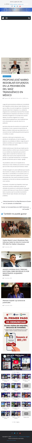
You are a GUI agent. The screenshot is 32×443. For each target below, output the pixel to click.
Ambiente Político (7, 76)
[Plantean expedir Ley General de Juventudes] (16, 284)
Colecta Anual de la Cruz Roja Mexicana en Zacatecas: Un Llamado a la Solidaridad (17, 202)
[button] (18, 372)
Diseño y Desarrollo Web (11, 440)
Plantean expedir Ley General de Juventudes (14, 301)
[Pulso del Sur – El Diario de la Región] (16, 9)
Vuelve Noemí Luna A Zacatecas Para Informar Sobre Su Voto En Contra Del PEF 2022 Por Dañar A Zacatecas (16, 242)
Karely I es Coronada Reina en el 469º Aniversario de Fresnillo (15, 208)
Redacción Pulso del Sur (17, 98)
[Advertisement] (16, 41)
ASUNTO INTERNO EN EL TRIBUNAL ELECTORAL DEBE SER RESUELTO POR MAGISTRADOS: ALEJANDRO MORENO (16, 272)
